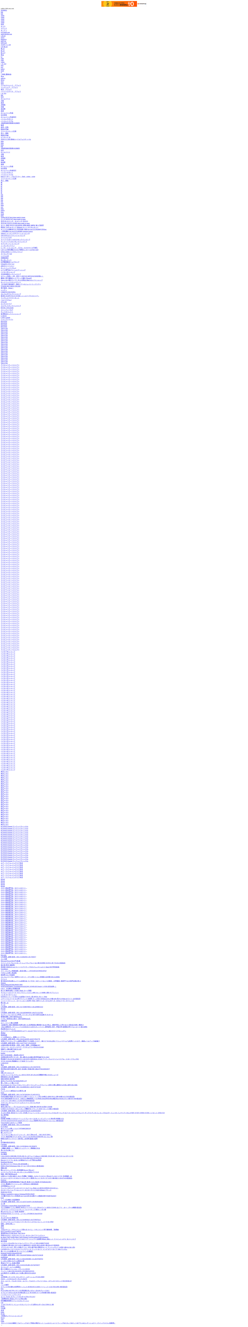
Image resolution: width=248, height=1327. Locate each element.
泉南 (2, 111)
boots (2, 1093)
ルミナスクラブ (6, 304)
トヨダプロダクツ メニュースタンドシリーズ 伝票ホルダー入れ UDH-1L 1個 (27, 1304)
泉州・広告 (5, 127)
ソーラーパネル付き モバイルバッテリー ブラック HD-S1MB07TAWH (25, 1243)
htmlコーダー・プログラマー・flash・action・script (18, 176)
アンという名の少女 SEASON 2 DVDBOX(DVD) (17, 1271)
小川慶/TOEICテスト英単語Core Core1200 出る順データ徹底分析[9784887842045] (28, 1196)
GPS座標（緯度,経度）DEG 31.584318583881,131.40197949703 (22, 1259)
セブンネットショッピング (10, 243)
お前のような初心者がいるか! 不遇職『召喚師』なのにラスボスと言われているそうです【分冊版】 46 (36, 1176)
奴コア (3, 53)
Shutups (3, 983)
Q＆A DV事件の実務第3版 (10, 988)
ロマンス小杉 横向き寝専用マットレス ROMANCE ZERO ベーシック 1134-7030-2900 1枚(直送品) (34, 1287)
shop (2, 82)
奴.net (3, 51)
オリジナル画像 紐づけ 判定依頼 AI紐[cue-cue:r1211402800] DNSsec (24, 229)
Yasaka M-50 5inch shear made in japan (13, 217)
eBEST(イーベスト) (7, 266)
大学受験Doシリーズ (8, 1186)
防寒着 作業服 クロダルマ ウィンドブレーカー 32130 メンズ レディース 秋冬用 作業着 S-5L (32, 1118)
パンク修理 (5, 1285)
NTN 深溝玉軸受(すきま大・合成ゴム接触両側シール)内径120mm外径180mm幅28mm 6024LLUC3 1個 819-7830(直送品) (41, 1098)
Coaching (4, 1144)
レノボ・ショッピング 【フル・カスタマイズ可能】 (19, 247)
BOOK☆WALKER (7, 308)
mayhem (3, 1117)
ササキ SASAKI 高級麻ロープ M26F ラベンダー (17, 1061)
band (2, 1198)
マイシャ (4, 979)
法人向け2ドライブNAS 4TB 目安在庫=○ (15, 1164)
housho (3, 1053)
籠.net (3, 49)
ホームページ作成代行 (8, 117)
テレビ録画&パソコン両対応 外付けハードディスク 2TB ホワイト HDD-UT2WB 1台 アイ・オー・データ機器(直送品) (41, 1207)
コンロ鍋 (4, 959)
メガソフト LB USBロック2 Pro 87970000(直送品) (18, 1100)
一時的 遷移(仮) (6, 74)
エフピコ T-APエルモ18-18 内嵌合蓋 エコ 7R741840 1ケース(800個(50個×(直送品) (28, 1292)
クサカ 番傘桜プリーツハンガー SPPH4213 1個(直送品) (19, 1184)
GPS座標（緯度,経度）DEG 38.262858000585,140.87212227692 (22, 1012)
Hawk (3, 1318)
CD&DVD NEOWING (8, 292)
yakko (3, 62)
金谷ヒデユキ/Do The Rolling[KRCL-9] (14, 1081)
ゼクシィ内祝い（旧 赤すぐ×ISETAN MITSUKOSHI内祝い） (22, 276)
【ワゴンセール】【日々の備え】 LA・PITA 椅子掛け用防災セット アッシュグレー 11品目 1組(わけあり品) (38, 1247)
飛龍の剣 (4, 1168)
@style (3, 1089)
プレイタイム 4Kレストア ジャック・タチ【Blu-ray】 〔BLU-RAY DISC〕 (26, 1134)
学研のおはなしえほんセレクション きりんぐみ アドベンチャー (23, 1235)
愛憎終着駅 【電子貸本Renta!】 (11, 1017)
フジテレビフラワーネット (10, 298)
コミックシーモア (7, 310)
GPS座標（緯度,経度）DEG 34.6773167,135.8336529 (18, 1043)
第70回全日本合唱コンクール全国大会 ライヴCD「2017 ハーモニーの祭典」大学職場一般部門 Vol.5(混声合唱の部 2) (41, 981)
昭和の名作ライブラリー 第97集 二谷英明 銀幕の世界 (19, 1138)
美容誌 (3, 1033)
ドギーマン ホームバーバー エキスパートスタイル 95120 (20, 1102)
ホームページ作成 (7, 113)
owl (2, 67)
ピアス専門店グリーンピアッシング (13, 270)
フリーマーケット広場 (8, 131)
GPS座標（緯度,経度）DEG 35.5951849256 (15, 1125)
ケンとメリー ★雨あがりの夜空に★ (13, 1091)
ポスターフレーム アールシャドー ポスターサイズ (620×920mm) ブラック (26, 1190)
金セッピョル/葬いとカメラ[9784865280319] (16, 1128)
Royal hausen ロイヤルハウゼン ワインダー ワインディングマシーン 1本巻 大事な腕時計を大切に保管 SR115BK (39, 1085)
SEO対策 (4, 115)
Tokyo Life (4, 328)
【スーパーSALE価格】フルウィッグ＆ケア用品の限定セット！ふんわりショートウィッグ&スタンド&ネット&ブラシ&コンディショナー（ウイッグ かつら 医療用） (58, 1323)
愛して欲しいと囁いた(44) (10, 1083)
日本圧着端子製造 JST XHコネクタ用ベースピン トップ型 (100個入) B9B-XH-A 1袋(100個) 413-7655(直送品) (38, 1096)
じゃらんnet (5, 256)
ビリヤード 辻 (5, 137)
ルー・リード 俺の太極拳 (9, 1023)
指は (2, 1065)
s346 (2, 58)
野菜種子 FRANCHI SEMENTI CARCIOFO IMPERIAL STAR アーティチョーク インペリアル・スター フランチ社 (40, 1059)
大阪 (2, 101)
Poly (2, 1289)
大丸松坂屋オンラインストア (11, 274)
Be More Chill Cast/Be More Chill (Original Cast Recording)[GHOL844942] (24, 1237)
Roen (2, 1228)
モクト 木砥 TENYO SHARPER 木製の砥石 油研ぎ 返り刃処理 (22, 225)
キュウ (3, 26)
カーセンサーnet (6, 254)
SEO (2, 97)
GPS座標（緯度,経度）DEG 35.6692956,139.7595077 (18, 957)
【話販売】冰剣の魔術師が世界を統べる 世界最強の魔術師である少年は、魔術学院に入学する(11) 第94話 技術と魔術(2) (42, 1025)
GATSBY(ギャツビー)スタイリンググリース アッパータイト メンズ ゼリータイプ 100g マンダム (34, 1249)
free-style (3, 955)
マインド (4, 28)
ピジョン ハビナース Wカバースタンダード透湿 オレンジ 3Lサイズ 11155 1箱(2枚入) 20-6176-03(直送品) (36, 1178)
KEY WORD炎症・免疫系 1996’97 (12, 1055)
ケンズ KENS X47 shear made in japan (13, 219)
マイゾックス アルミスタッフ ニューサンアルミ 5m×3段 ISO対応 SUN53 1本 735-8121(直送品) (33, 963)
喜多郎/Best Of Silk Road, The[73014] (13, 1233)
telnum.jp (3, 39)
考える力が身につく (8, 1150)
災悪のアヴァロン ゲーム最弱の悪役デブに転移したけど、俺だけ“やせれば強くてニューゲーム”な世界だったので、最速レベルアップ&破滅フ (50, 1041)
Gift (2, 1302)
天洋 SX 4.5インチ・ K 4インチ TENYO (14, 221)
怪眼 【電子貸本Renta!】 (9, 1174)
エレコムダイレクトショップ (11, 294)
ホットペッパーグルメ (8, 268)
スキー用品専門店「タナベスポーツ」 (14, 888)
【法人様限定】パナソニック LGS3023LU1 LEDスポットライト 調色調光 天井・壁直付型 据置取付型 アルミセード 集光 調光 (44, 1027)
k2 (1, 57)
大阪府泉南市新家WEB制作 (10, 123)
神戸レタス (5, 771)
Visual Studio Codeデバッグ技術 (11, 1123)
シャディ (4, 290)
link (2, 12)
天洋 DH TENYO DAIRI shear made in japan (15, 223)
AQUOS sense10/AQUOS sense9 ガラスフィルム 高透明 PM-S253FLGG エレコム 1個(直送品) (32, 1120)
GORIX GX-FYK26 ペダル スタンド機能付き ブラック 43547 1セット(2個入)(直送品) (30, 1109)
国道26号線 (5, 129)
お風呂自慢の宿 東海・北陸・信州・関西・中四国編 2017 (20, 1045)
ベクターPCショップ (8, 272)
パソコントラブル (7, 121)
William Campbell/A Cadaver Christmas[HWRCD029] (17, 1194)
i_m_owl (3, 64)
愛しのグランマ (6, 1132)
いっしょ (4, 1215)
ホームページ (5, 99)
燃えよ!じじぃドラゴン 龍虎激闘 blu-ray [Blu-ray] (17, 1170)
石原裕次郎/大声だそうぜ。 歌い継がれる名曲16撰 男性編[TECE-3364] (25, 1057)
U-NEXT (4, 316)
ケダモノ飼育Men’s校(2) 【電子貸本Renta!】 (16, 1019)
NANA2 (3, 1180)
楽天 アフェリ (6, 89)
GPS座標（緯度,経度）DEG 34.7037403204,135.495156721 (20, 1094)
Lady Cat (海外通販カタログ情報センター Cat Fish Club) (19, 250)
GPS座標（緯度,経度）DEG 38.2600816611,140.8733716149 (21, 1087)
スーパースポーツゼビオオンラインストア (15, 239)
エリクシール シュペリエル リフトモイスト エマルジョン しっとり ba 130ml (27, 1222)
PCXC (3, 1314)
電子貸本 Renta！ (7, 288)
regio (2, 1071)
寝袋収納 (4, 1035)
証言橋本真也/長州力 (8, 1142)
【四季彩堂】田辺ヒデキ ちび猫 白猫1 (14, 1299)
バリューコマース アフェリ (11, 91)
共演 (2, 1310)
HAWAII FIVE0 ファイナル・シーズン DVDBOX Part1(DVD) (21, 1213)
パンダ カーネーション (9, 994)
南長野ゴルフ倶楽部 (8, 975)
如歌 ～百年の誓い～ (8, 1224)
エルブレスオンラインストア (11, 306)
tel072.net (4, 43)
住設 (2, 24)
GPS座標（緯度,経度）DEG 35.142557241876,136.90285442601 (22, 1202)
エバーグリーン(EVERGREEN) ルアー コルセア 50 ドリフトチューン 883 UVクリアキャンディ (33, 1031)
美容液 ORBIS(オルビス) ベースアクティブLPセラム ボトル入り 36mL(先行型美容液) (30, 967)
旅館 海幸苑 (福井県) (8, 1079)
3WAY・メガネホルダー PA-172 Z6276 (14, 1279)
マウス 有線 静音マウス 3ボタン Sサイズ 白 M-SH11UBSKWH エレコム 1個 (27, 1136)
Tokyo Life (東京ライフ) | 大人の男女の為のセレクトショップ (22, 280)
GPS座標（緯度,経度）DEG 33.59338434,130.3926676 (19, 1146)
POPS (3, 1306)
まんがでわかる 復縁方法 (9, 1217)
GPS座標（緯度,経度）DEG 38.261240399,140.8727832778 (20, 1039)
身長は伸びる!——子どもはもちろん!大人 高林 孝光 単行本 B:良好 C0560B (26, 1107)
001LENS (4, 321)
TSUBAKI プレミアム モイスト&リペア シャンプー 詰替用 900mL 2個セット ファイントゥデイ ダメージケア (38, 1239)
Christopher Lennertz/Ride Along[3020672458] (15, 1205)
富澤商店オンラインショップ (11, 314)
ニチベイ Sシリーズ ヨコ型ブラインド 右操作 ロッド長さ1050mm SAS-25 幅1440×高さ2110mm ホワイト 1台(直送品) (41, 999)
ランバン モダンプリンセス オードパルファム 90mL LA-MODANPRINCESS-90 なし (29, 1188)
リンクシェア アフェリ (9, 87)
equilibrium (4, 1257)
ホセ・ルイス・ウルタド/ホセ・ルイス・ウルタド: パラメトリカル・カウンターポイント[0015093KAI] (36, 1281)
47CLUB (4, 302)
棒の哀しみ (5, 1003)
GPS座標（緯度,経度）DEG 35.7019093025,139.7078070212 (21, 1220)
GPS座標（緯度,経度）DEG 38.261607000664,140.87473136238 (22, 1255)
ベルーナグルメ (6, 300)
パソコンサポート (7, 119)
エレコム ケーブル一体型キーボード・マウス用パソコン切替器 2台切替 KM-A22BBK (30, 977)
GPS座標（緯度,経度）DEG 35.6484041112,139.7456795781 (20, 1067)
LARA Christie (5, 317)
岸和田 (3, 105)
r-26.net (3, 36)
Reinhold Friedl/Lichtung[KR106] (11, 1253)
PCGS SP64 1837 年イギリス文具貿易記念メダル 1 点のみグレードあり (25, 1290)
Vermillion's (4, 969)
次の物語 (4, 1154)
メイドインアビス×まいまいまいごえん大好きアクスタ (20, 1172)
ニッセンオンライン (8, 245)
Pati (2, 1275)
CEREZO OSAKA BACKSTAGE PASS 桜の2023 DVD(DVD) (21, 1158)
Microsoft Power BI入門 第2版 (10, 961)
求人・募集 (5, 133)
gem (2, 65)
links (2, 141)
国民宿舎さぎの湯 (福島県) (10, 1077)
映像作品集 (5, 1105)
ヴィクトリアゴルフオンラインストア (14, 241)
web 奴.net (4, 47)
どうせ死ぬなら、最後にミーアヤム (13, 1037)
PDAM (3, 1009)
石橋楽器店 (5, 258)
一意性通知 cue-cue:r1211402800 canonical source (17, 231)
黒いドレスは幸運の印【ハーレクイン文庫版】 (17, 1251)
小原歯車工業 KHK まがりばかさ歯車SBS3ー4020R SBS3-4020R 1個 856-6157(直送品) (30, 1245)
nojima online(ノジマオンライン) (11, 252)
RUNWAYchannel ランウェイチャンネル (14, 826)
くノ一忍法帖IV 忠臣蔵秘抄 (10, 1199)
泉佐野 (3, 109)
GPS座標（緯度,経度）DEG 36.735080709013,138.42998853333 (22, 1007)
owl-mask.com (5, 32)
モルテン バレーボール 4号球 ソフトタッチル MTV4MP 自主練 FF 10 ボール (27, 1014)
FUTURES (4, 1126)
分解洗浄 (4, 1021)
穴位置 (3, 1308)
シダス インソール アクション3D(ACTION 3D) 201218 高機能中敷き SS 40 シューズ (29, 1075)
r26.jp (2, 37)
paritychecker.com (6, 34)
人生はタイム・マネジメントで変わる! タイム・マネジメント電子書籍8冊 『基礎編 (30, 1229)
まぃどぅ (4, 30)
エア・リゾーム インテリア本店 (12, 863)
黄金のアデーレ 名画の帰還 (10, 1263)
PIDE (2, 1312)
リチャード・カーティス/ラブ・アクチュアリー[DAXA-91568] (22, 1047)
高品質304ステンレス (8, 1029)
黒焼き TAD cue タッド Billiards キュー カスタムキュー (19, 227)
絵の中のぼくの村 (7, 1130)
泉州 (2, 103)
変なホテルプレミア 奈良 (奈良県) (12, 1211)
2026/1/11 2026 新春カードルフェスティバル (16, 139)
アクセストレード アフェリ (11, 85)
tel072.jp (3, 41)
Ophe (2, 1321)
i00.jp (2, 80)
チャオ (3, 1005)
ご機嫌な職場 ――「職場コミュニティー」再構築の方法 (20, 1148)
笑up (2, 76)
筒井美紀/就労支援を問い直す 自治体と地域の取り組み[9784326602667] (25, 1069)
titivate (3, 879)
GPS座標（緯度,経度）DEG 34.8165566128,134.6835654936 (21, 1111)
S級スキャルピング (7, 1073)
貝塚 (2, 107)
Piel (2, 1283)
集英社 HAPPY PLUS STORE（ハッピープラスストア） (20, 296)
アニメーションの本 (8, 1051)
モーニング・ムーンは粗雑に (11, 1267)
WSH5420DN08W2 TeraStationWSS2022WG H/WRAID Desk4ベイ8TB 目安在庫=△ (28, 986)
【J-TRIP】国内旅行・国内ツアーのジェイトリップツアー (21, 284)
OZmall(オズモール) (7, 264)
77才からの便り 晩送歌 (9, 973)
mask (2, 71)
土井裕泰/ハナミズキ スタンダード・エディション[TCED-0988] (22, 1277)
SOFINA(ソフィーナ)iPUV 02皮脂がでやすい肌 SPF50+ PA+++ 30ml (24, 996)
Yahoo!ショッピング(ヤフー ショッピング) (15, 233)
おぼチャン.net (6, 44)
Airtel (2, 15)
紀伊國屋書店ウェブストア (10, 262)
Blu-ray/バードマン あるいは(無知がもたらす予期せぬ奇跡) (21, 1160)
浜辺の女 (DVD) (6, 1192)
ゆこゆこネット (6, 260)
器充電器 (4, 1241)
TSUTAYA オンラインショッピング (13, 235)
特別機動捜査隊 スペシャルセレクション (15, 1301)
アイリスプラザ (6, 237)
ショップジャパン (7, 319)
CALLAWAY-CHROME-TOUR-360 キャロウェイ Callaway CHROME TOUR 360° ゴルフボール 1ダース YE (37, 1156)
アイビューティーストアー (10, 365)
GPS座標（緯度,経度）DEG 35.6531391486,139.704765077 (20, 1265)
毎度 (2, 125)
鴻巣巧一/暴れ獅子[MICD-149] (11, 1049)
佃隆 (2, 1226)
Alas (2, 1319)
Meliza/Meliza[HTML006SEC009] (11, 984)
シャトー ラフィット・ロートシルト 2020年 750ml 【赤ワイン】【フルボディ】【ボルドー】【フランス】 (37, 1001)
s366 (2, 60)
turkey (3, 69)
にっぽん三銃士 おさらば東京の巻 (12, 1261)
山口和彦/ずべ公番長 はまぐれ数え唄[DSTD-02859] (18, 1273)
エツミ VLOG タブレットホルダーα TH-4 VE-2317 (18, 1296)
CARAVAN (4, 1063)
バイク (3, 1010)
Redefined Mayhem (7, 1162)
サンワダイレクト (7, 312)
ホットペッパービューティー (11, 282)
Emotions (4, 1152)
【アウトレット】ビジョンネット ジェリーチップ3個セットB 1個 (23, 1209)
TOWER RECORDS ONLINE (10, 286)
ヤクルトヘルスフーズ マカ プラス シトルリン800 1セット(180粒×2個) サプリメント (30, 992)
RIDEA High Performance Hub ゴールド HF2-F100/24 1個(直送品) (22, 1166)
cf (1, 72)
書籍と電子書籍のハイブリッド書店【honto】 (16, 278)
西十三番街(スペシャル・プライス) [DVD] (15, 1269)
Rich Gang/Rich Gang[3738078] (11, 1231)
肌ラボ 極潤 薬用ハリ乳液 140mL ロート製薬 (16, 990)
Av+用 (3, 1204)
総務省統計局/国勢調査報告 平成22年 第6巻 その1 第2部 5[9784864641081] (26, 1182)
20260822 (4, 10)
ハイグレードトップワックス (11, 1294)
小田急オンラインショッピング (11, 1316)
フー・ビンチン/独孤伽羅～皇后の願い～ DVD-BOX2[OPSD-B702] (23, 971)
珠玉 (2, 55)
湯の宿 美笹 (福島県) (8, 965)
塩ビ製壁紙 (5, 1115)
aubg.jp (3, 78)
